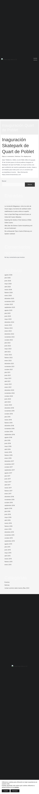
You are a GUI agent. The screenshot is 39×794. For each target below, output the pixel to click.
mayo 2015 (8, 553)
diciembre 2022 (9, 334)
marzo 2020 (8, 405)
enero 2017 (8, 493)
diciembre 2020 (9, 390)
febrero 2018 (8, 455)
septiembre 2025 (10, 307)
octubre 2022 (9, 340)
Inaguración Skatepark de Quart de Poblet (18, 145)
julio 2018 (7, 440)
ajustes (16, 787)
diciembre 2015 (9, 532)
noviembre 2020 (10, 393)
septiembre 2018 (10, 434)
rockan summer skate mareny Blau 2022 (17, 588)
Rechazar (15, 791)
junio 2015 (8, 550)
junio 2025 (8, 316)
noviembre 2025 (9, 301)
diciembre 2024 (9, 322)
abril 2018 (7, 449)
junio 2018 (8, 443)
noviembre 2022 (9, 337)
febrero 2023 (9, 328)
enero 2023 (8, 331)
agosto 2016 (8, 508)
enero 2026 (8, 295)
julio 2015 (7, 547)
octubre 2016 (9, 502)
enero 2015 (8, 564)
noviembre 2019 (9, 411)
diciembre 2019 (9, 408)
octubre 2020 (9, 396)
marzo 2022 (8, 354)
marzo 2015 (8, 558)
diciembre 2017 (9, 461)
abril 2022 (8, 351)
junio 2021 (8, 375)
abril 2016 (8, 520)
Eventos (7, 582)
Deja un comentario (8, 156)
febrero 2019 (8, 422)
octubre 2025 (9, 304)
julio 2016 (7, 511)
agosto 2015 (8, 544)
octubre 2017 (9, 467)
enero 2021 (8, 387)
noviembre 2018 (9, 428)
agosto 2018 (8, 437)
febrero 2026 (9, 292)
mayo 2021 (8, 378)
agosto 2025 (8, 310)
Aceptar (6, 791)
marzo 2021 (8, 384)
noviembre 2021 (9, 366)
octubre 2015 (9, 538)
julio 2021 (7, 372)
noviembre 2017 (9, 464)
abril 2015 (7, 556)
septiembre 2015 (10, 541)
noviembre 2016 (9, 499)
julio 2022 (7, 343)
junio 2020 (8, 399)
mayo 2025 (8, 319)
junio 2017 (8, 479)
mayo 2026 (8, 283)
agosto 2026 (8, 275)
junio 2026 (8, 280)
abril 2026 (8, 286)
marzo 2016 (8, 523)
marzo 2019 (8, 419)
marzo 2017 (8, 488)
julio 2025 (7, 313)
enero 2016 (8, 529)
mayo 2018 (8, 446)
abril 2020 (8, 402)
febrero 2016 (8, 526)
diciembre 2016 (9, 496)
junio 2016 (8, 514)
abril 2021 (7, 381)
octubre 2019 (9, 414)
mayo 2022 (8, 348)
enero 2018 (8, 458)
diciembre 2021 (9, 363)
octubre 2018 (9, 431)
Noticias (17, 156)
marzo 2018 (8, 452)
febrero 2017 (8, 490)
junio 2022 (8, 346)
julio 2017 (7, 476)
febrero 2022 (8, 357)
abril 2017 (7, 485)
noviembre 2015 (9, 535)
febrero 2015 (8, 561)
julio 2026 (8, 278)
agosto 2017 (8, 473)
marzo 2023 (8, 325)
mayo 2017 (8, 482)
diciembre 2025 (9, 298)
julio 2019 (7, 417)
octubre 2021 (9, 369)
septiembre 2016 (10, 505)
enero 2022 (8, 360)
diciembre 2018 (9, 425)
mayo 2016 (8, 517)
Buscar (4, 181)
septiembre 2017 (10, 470)
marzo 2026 (8, 289)
